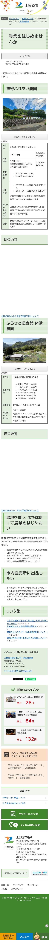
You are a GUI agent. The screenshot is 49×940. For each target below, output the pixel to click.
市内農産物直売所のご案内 (14, 803)
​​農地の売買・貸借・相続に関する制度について (26, 638)
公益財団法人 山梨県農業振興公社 (22, 626)
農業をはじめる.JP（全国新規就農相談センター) (27, 632)
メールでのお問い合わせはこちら (18, 671)
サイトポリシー (33, 885)
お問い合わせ (17, 889)
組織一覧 (5, 885)
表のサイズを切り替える (24, 137)
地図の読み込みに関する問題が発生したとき (20, 316)
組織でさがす (27, 19)
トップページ (14, 19)
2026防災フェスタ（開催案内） (30, 697)
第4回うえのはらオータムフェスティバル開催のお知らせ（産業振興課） (25, 766)
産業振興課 (24, 21)
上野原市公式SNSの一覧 (14, 873)
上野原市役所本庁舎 (12, 658)
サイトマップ (18, 885)
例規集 (4, 889)
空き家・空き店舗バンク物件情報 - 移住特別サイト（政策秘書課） (25, 776)
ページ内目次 (24, 56)
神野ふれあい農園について (14, 798)
